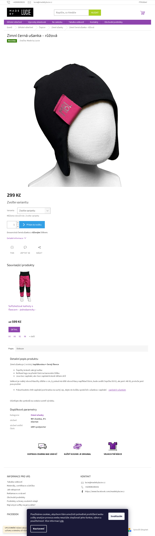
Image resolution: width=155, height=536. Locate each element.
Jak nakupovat (13, 489)
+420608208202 (92, 486)
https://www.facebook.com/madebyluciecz (104, 491)
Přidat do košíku (34, 224)
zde (62, 521)
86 (15, 336)
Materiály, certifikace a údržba (21, 485)
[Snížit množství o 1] (17, 226)
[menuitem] (14, 22)
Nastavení (38, 528)
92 (20, 336)
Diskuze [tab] (20, 348)
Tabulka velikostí (14, 481)
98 (25, 336)
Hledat (95, 12)
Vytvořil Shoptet (140, 529)
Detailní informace (15, 238)
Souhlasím (116, 516)
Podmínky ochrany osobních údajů (22, 501)
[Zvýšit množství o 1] (17, 223)
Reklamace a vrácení (16, 493)
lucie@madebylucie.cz (95, 482)
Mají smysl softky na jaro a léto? (21, 505)
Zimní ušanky (37, 415)
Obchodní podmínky (16, 497)
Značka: (30, 40)
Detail (14, 329)
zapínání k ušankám (117, 389)
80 (9, 336)
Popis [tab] (11, 348)
